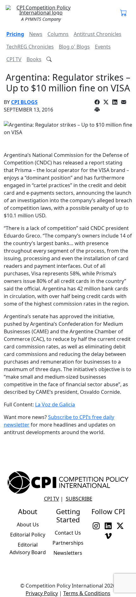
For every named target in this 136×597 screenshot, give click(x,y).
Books (34, 59)
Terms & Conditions (86, 593)
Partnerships (68, 542)
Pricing (15, 34)
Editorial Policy (27, 534)
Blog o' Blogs (74, 46)
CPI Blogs (24, 102)
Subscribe (79, 498)
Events (103, 46)
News (35, 34)
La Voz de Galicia (55, 404)
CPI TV (14, 59)
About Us (28, 524)
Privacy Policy (42, 593)
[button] (123, 13)
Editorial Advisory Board (27, 548)
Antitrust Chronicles (97, 34)
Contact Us (68, 532)
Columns (58, 34)
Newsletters (67, 552)
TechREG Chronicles (30, 46)
